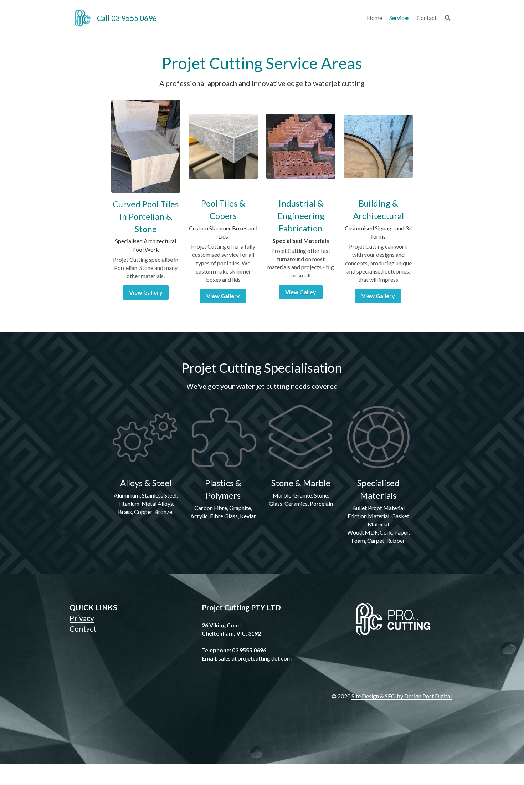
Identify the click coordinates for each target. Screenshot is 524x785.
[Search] (448, 18)
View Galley (300, 302)
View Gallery (146, 303)
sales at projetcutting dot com (255, 669)
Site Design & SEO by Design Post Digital (401, 706)
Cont (78, 639)
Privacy (82, 628)
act (91, 639)
